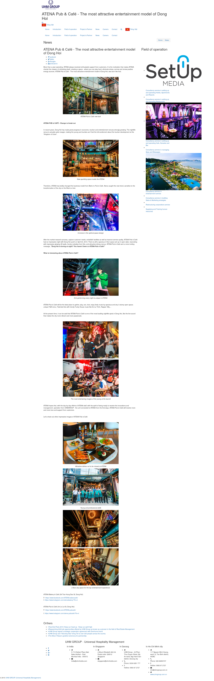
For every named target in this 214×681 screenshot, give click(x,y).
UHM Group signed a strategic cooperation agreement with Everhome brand (76, 631)
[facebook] (48, 648)
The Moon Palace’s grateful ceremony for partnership (67, 636)
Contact (114, 29)
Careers (105, 29)
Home (47, 29)
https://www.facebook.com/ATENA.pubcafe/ (60, 610)
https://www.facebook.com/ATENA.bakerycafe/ (61, 598)
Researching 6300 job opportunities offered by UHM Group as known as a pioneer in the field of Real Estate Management (92, 629)
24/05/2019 (53, 63)
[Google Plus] (49, 652)
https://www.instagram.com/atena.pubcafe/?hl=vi (62, 613)
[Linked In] (48, 655)
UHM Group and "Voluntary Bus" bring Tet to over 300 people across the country (77, 633)
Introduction (57, 29)
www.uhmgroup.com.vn (158, 674)
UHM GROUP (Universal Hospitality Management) (23, 678)
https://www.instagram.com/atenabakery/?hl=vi (61, 600)
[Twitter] (48, 650)
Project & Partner (86, 29)
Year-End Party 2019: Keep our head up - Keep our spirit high (70, 627)
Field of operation (70, 29)
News (97, 29)
